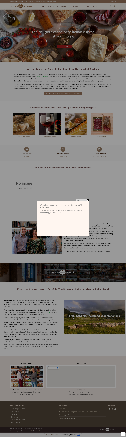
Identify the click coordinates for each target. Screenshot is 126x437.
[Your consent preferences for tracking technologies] (123, 434)
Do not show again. (82, 200)
